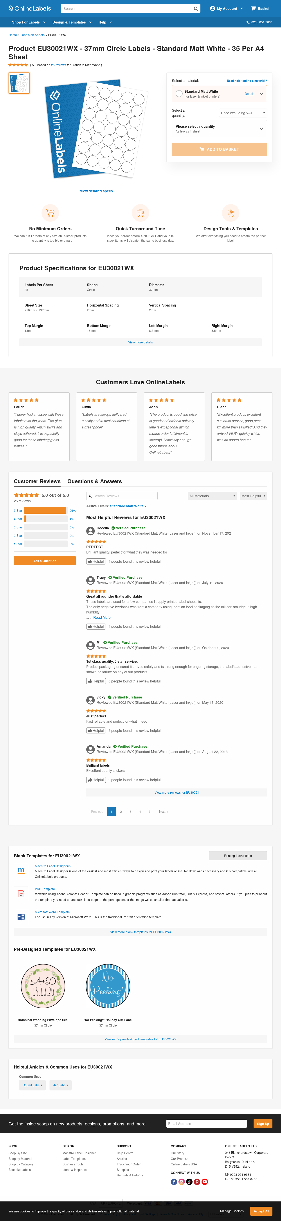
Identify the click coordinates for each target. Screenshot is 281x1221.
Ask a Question (44, 561)
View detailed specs (96, 190)
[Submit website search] (196, 9)
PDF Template (45, 889)
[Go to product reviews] (18, 65)
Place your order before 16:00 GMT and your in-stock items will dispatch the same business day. (140, 238)
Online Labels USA (184, 1164)
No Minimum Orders (50, 228)
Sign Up (263, 1123)
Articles (122, 1158)
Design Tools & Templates (231, 228)
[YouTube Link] (205, 1181)
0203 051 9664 (261, 22)
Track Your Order (129, 1164)
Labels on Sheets (32, 35)
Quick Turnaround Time (140, 228)
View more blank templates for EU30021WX (140, 932)
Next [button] (162, 811)
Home (13, 35)
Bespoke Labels (20, 1169)
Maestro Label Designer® (52, 866)
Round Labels (32, 1085)
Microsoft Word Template (52, 912)
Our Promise (179, 1158)
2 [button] (121, 811)
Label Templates (74, 1158)
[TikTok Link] (189, 1181)
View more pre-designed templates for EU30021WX (141, 1039)
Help (102, 22)
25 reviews (59, 65)
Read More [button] (102, 617)
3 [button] (130, 811)
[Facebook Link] (174, 1181)
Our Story (177, 1153)
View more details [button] (140, 342)
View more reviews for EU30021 (177, 792)
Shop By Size (18, 1153)
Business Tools (73, 1164)
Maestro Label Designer (79, 1153)
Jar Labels (60, 1085)
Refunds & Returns (130, 1175)
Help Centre (125, 1153)
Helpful (98, 561)
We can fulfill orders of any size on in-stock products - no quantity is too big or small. (50, 238)
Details (249, 93)
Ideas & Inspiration (75, 1169)
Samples (123, 1169)
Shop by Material (20, 1158)
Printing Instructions (238, 855)
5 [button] (150, 811)
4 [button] (140, 811)
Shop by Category (21, 1164)
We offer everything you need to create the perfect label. (231, 238)
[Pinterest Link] (197, 1181)
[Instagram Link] (182, 1181)
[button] (45, 510)
